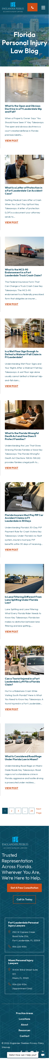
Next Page (39, 811)
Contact (24, 1036)
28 (31, 810)
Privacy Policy (37, 1043)
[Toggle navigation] (43, 7)
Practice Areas (24, 1013)
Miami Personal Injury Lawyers (20, 962)
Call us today (24, 899)
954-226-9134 (19, 946)
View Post (11, 140)
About (24, 1024)
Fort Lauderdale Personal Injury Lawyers (23, 924)
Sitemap (6, 1047)
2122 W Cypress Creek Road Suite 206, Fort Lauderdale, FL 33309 (26, 936)
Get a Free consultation (24, 887)
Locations (24, 1018)
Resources (24, 1030)
